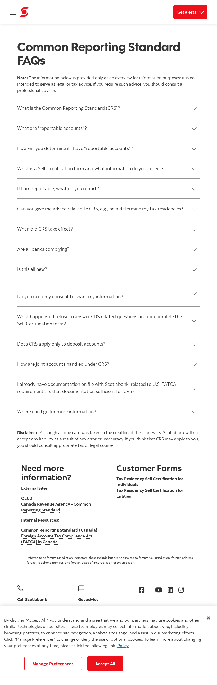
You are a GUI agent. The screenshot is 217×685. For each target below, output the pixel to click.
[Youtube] (158, 590)
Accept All (105, 663)
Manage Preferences (53, 663)
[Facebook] (141, 590)
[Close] (208, 618)
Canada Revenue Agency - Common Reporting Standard (56, 506)
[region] (108, 645)
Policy (123, 645)
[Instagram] (181, 590)
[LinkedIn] (170, 590)
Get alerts (192, 12)
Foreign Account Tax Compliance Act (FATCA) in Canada (56, 538)
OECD (26, 498)
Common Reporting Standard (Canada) (59, 530)
